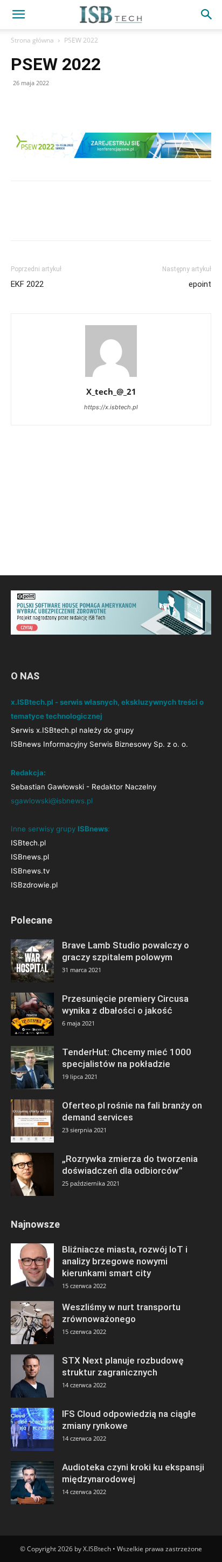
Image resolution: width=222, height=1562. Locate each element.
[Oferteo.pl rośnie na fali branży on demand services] (32, 1121)
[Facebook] (21, 107)
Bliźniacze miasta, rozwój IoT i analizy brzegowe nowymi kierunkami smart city (125, 1261)
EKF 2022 (27, 284)
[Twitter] (46, 107)
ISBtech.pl (28, 842)
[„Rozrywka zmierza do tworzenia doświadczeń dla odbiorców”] (32, 1174)
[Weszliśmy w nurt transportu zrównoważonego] (32, 1322)
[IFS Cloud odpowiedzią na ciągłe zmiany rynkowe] (32, 1429)
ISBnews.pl (30, 856)
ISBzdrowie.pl (34, 884)
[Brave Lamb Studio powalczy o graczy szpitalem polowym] (32, 960)
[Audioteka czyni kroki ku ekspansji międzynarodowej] (32, 1482)
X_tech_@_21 (111, 391)
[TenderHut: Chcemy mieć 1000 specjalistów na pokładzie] (32, 1067)
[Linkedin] (71, 107)
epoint (200, 284)
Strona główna (32, 40)
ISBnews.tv (30, 870)
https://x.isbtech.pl (111, 407)
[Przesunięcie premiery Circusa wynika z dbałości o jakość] (32, 1014)
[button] (18, 14)
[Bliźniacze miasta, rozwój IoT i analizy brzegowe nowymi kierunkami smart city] (32, 1264)
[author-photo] (111, 376)
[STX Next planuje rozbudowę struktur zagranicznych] (32, 1376)
